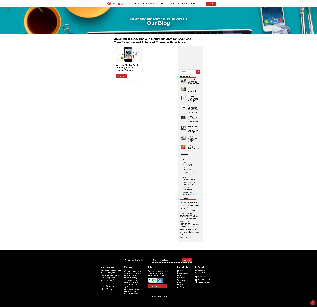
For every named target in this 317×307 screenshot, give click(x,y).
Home (137, 3)
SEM (193, 229)
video (190, 235)
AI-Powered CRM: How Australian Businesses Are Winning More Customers (193, 90)
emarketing (182, 218)
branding (196, 202)
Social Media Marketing (134, 282)
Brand (192, 202)
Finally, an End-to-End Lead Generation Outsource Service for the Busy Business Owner (193, 129)
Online (193, 226)
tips (198, 232)
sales (189, 229)
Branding (185, 162)
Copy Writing (186, 165)
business (184, 205)
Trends (184, 235)
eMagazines (186, 170)
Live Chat (185, 174)
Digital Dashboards (132, 289)
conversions (196, 205)
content (191, 205)
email (196, 213)
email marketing (187, 216)
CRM (161, 3)
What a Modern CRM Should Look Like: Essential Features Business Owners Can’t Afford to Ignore (193, 109)
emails (196, 216)
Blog (178, 3)
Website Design (187, 194)
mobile (197, 224)
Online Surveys (187, 184)
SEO (196, 229)
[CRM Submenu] (164, 3)
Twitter (187, 235)
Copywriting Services (133, 284)
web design (195, 235)
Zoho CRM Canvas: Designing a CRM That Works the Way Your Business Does (193, 99)
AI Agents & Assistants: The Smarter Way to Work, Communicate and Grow (193, 119)
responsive (182, 229)
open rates (197, 226)
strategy (194, 232)
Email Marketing (187, 172)
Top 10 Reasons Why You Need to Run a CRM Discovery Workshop (192, 139)
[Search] (198, 72)
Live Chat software (132, 294)
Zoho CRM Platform (157, 275)
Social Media (186, 189)
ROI (187, 229)
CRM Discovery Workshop (159, 271)
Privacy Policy (183, 287)
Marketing (185, 177)
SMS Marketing (131, 278)
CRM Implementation (157, 273)
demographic (182, 210)
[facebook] (102, 289)
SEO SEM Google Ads (133, 273)
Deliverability (194, 208)
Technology (186, 192)
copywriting (182, 208)
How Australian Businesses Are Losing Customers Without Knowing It (193, 81)
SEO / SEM (186, 187)
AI (183, 160)
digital (191, 210)
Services (153, 3)
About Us (182, 275)
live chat (187, 221)
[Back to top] (312, 302)
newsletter (183, 226)
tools (181, 235)
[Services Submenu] (157, 3)
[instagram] (107, 289)
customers (188, 208)
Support (184, 3)
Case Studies (183, 273)
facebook (188, 218)
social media (185, 232)
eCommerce (189, 213)
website (183, 237)
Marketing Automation (189, 179)
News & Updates (187, 182)
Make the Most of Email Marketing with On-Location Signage (127, 67)
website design (191, 238)
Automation (183, 202)
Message (193, 224)
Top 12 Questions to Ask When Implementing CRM (193, 147)
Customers (170, 3)
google (193, 218)
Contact (192, 3)
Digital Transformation (133, 271)
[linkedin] (111, 289)
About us (144, 3)
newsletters (188, 226)
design (187, 210)
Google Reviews (132, 287)
